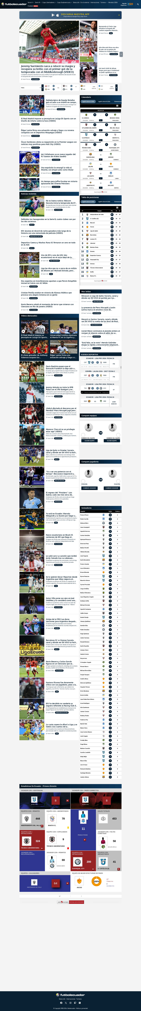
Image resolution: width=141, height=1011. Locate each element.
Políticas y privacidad (82, 1008)
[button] (31, 2)
